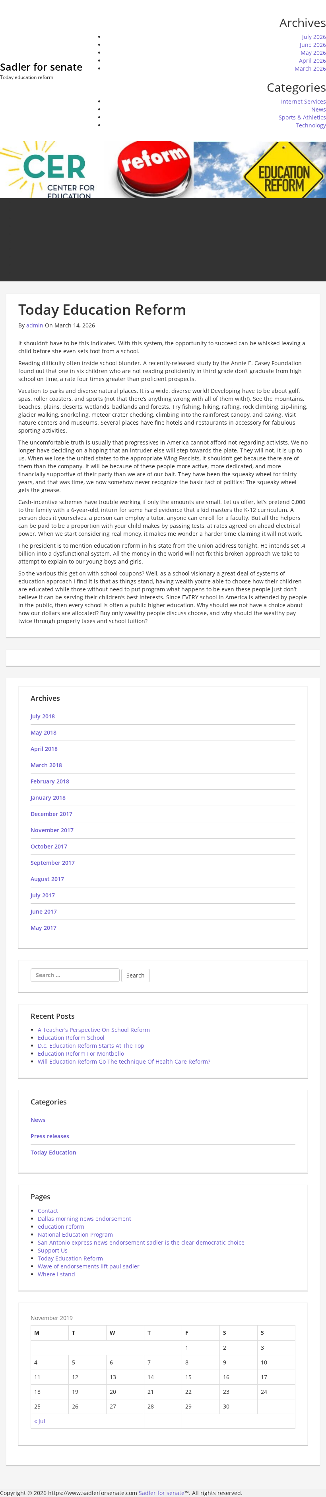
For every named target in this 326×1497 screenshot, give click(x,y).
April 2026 (312, 60)
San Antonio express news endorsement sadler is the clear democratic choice (141, 1242)
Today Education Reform (70, 1258)
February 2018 (50, 781)
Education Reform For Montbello (81, 1053)
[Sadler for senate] (163, 169)
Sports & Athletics (302, 117)
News (318, 109)
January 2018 (48, 797)
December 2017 (51, 814)
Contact (48, 1210)
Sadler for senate (41, 66)
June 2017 (44, 911)
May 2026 (313, 52)
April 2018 (44, 748)
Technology (311, 125)
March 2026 (310, 68)
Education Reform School (71, 1037)
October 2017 (49, 846)
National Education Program (75, 1234)
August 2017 (47, 879)
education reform (61, 1226)
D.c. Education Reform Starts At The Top (91, 1045)
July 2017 (43, 895)
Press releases (50, 1136)
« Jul (39, 1421)
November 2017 (52, 830)
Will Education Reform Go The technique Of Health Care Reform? (124, 1061)
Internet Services (303, 101)
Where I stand (56, 1274)
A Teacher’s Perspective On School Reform (94, 1029)
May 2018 (43, 732)
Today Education (53, 1152)
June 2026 (313, 44)
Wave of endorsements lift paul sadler (89, 1266)
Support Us (53, 1250)
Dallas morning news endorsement (84, 1218)
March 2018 (46, 765)
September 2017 (53, 862)
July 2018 (43, 716)
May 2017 (43, 927)
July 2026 (314, 36)
